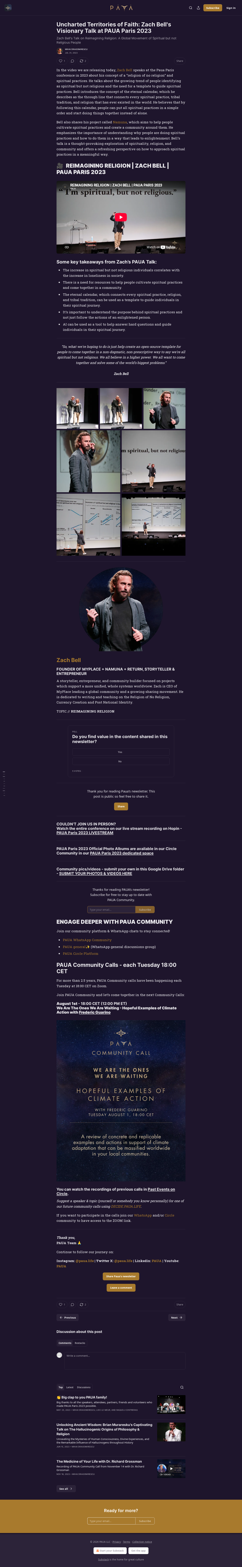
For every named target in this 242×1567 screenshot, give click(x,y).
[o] (171, 1468)
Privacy (116, 1541)
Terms (126, 1541)
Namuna (120, 122)
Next (174, 1317)
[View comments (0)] (72, 61)
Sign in (231, 8)
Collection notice (142, 1541)
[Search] (190, 7)
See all (63, 1488)
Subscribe (212, 8)
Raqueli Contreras (127, 1410)
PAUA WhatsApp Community (87, 940)
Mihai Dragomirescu (76, 49)
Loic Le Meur (103, 1410)
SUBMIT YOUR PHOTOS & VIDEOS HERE (95, 873)
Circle (169, 1215)
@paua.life (84, 1260)
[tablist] (72, 1343)
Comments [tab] (65, 1343)
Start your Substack (112, 1550)
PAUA (157, 1260)
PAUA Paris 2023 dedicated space (122, 853)
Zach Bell (124, 70)
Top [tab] (61, 1387)
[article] (121, 1406)
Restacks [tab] (80, 1343)
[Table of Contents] (3, 783)
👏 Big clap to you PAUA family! (82, 1397)
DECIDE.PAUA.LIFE (126, 1206)
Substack (103, 1559)
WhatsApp (143, 1215)
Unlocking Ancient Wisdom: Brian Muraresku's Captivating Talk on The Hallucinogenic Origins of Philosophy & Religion (104, 1429)
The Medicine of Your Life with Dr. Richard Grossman (99, 1461)
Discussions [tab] (83, 1387)
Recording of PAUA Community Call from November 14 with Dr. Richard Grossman (100, 1468)
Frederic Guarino (95, 1012)
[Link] (51, 169)
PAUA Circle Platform (80, 953)
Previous (70, 1317)
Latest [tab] (70, 1387)
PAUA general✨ (76, 946)
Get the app (138, 1550)
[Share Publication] (198, 7)
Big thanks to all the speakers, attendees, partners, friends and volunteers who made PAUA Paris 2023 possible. (104, 1404)
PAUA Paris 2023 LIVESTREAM (85, 832)
